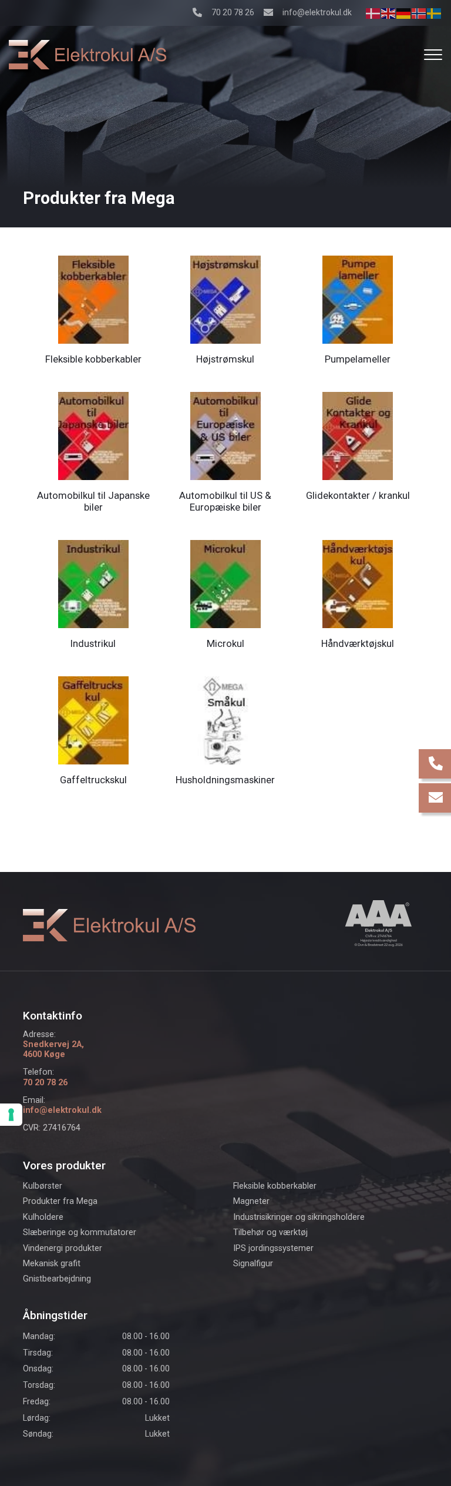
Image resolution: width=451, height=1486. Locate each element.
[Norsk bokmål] (419, 12)
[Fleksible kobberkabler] (93, 298)
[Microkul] (225, 583)
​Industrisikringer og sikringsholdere (299, 1217)
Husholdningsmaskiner (225, 780)
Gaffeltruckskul (93, 780)
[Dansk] (373, 12)
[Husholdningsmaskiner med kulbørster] (225, 719)
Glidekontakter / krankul (358, 495)
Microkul (225, 643)
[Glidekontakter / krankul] (357, 435)
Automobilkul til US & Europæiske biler (225, 501)
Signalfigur (253, 1264)
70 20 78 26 (232, 12)
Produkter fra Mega (60, 1201)
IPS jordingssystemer (273, 1249)
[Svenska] (434, 12)
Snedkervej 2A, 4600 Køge (53, 1049)
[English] (388, 12)
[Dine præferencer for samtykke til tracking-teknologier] (11, 1114)
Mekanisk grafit (51, 1264)
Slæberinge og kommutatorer (79, 1233)
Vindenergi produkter (62, 1249)
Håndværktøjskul (357, 643)
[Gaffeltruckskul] (93, 719)
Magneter (251, 1201)
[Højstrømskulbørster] (225, 298)
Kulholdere (43, 1217)
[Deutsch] (404, 12)
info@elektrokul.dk (317, 12)
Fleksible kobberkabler (93, 359)
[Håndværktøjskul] (357, 583)
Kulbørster (42, 1186)
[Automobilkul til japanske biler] (93, 435)
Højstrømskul (225, 359)
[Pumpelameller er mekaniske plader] (357, 298)
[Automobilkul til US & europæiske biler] (225, 435)
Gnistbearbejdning (57, 1279)
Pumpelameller (358, 359)
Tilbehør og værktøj (270, 1233)
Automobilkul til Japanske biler (93, 501)
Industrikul (93, 643)
